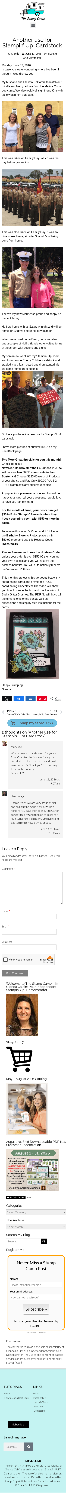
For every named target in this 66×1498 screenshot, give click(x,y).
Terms (34, 1332)
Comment (8, 868)
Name (6, 911)
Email (5, 926)
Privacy (42, 1332)
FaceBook (8, 451)
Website (7, 941)
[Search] (28, 1446)
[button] (33, 25)
